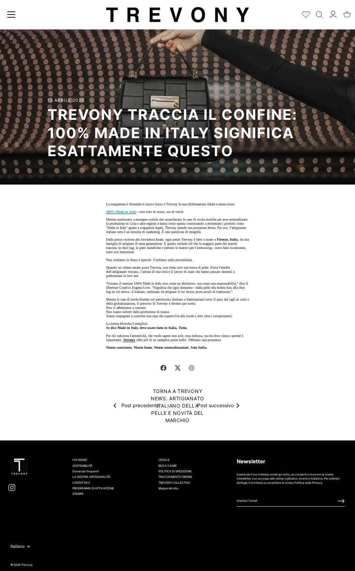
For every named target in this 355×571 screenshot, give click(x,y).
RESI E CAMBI (167, 465)
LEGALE (164, 460)
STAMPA (78, 494)
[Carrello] (347, 12)
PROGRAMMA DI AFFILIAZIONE (93, 488)
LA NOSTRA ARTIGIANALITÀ (91, 477)
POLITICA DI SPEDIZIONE (175, 471)
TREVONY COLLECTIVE (174, 482)
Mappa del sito (168, 488)
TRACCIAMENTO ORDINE (175, 477)
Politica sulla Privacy (308, 482)
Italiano (17, 546)
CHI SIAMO (79, 460)
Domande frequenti (85, 471)
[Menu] (11, 14)
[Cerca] (319, 13)
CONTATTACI (81, 482)
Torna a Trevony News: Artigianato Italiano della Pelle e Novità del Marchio (177, 405)
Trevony (129, 340)
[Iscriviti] (341, 501)
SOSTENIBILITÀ (82, 465)
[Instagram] (11, 487)
